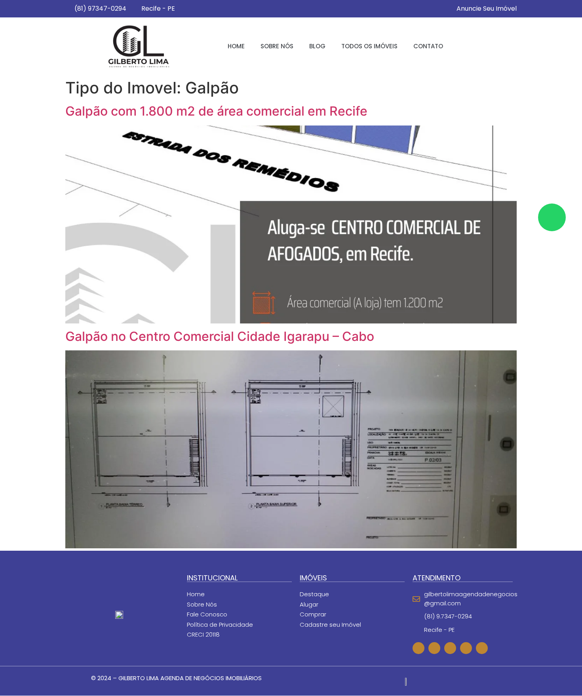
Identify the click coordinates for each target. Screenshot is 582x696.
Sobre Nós (277, 46)
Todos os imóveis (369, 46)
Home (236, 46)
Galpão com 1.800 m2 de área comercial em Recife (216, 111)
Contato (428, 46)
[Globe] (418, 648)
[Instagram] (450, 648)
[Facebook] (434, 648)
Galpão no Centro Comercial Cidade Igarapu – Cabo (219, 336)
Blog (317, 46)
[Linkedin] (482, 648)
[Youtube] (466, 648)
